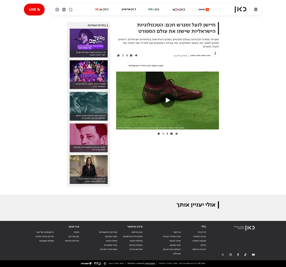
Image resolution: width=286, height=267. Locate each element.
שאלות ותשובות (46, 241)
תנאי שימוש (175, 245)
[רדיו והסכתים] (154, 9)
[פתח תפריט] (256, 10)
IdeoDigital (150, 263)
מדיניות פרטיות (72, 241)
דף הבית (202, 232)
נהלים (203, 245)
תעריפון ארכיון (136, 249)
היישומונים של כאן (45, 232)
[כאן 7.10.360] (102, 9)
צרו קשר (177, 232)
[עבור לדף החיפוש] (71, 10)
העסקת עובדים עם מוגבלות (172, 251)
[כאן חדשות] (203, 9)
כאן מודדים (74, 236)
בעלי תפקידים (110, 245)
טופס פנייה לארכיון (108, 249)
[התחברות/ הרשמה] (57, 10)
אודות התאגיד (199, 236)
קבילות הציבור (136, 241)
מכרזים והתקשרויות (108, 232)
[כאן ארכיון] (129, 9)
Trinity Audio (145, 66)
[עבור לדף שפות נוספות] (64, 10)
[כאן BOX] (179, 9)
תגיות (76, 232)
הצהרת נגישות (199, 249)
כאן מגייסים (137, 232)
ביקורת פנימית (136, 245)
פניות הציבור (111, 241)
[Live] (34, 10)
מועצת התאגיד (199, 241)
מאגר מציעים (111, 236)
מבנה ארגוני (175, 241)
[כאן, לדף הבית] (238, 9)
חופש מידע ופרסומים (133, 236)
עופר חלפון (205, 56)
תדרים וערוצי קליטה (44, 236)
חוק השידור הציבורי (172, 236)
